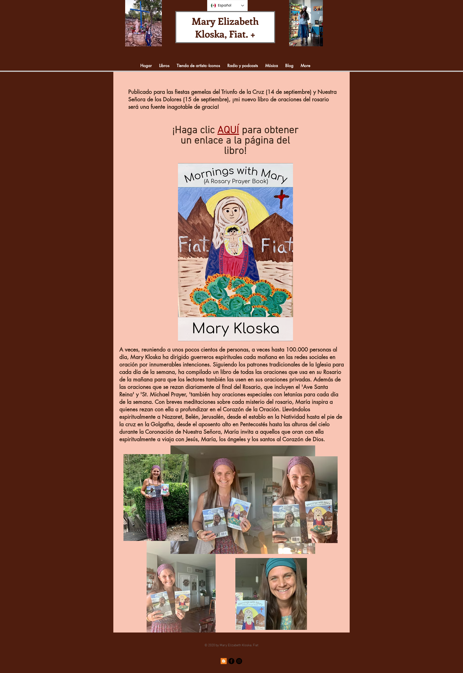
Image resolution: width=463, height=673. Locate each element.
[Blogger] (224, 661)
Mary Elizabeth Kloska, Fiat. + (225, 27)
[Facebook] (231, 661)
